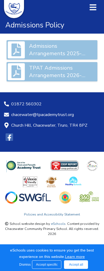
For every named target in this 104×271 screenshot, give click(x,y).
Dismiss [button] (24, 264)
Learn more (75, 256)
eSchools (58, 223)
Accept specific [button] (47, 264)
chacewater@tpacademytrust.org (42, 115)
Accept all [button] (76, 264)
